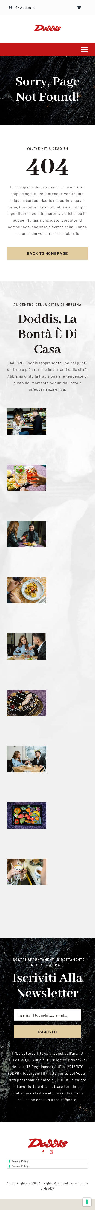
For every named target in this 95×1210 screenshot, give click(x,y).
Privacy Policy (20, 1161)
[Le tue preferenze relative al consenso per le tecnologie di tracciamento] (87, 1202)
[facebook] (43, 1152)
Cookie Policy (20, 1166)
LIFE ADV (47, 1188)
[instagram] (52, 1152)
